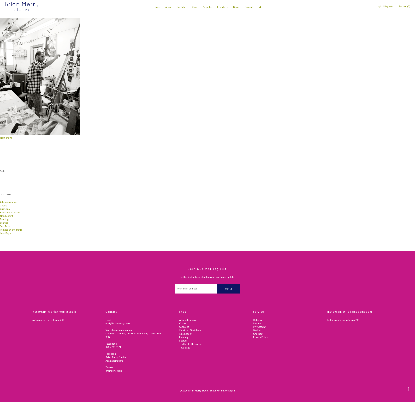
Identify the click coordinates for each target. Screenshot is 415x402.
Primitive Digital (226, 390)
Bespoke (207, 7)
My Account (259, 326)
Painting (4, 219)
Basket (257, 330)
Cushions (5, 209)
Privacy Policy (260, 337)
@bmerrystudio (114, 370)
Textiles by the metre (11, 229)
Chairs (3, 205)
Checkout (258, 333)
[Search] (260, 7)
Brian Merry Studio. (198, 390)
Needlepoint (6, 216)
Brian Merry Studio (116, 357)
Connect (249, 7)
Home (157, 7)
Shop (194, 7)
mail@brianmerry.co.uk (118, 323)
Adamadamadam (8, 202)
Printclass (222, 7)
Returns (257, 323)
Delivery (257, 320)
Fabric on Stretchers (11, 212)
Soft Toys (5, 226)
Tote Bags (5, 233)
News (236, 7)
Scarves (4, 222)
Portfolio (181, 7)
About (168, 7)
